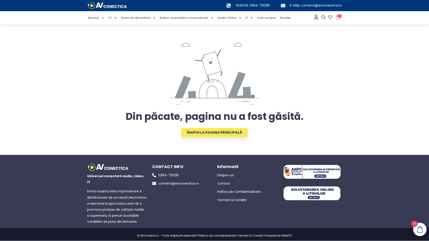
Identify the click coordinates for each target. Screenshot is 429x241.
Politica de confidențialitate (217, 235)
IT (247, 18)
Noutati (285, 18)
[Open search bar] (323, 17)
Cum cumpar (266, 18)
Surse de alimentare (136, 18)
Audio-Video (227, 18)
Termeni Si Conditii (250, 235)
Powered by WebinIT (278, 235)
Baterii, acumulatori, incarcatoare (184, 18)
